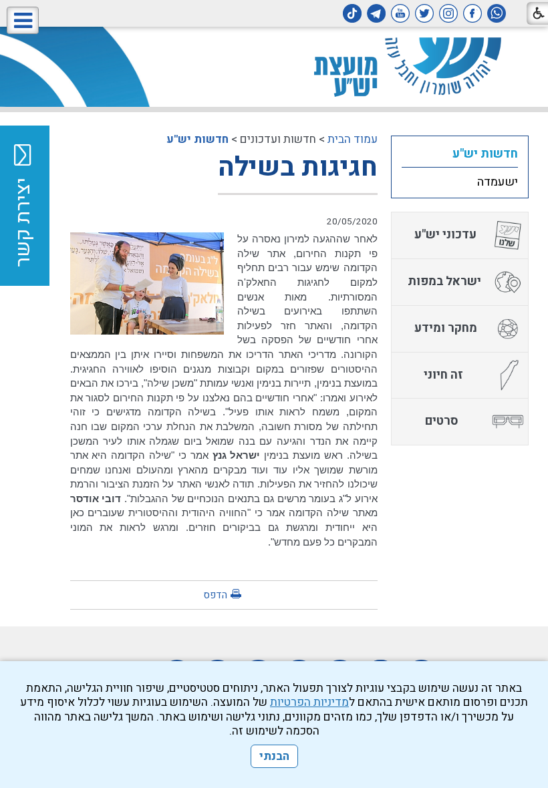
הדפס (215, 595)
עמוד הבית (352, 139)
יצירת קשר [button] (23, 222)
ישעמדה (497, 182)
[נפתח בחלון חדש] (496, 13)
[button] (23, 20)
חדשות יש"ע (197, 139)
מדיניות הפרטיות (309, 702)
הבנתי (274, 756)
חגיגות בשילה (298, 167)
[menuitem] (460, 154)
